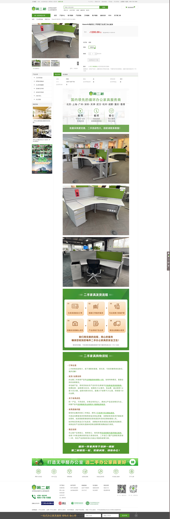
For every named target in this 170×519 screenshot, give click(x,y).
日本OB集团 (70, 510)
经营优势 (62, 493)
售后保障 (95, 490)
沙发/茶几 (38, 96)
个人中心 (90, 1)
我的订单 (97, 1)
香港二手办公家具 (91, 510)
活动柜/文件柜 (40, 88)
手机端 (110, 1)
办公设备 (38, 99)
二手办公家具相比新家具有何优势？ (41, 121)
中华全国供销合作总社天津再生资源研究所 (109, 510)
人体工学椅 (72, 10)
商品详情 (57, 74)
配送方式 (106, 488)
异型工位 (47, 19)
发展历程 (62, 488)
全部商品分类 (41, 15)
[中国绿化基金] (77, 503)
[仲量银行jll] (62, 503)
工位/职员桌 (39, 19)
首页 (33, 19)
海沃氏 (87, 10)
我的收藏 (104, 1)
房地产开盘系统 (79, 510)
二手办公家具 (41, 510)
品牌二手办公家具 (51, 510)
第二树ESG (63, 498)
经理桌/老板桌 (40, 81)
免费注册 (60, 1)
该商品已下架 (93, 60)
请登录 (55, 1)
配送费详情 (107, 490)
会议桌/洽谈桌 (40, 92)
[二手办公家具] (47, 503)
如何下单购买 (85, 488)
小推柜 (77, 10)
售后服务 (65, 74)
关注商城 (116, 1)
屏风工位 (66, 10)
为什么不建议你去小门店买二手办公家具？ (41, 140)
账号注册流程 (74, 488)
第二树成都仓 (94, 66)
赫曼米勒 (82, 10)
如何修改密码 (74, 490)
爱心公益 (62, 490)
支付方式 (84, 490)
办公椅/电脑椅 (40, 85)
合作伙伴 (62, 495)
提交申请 (124, 515)
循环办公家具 (62, 510)
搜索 (103, 7)
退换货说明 (96, 488)
